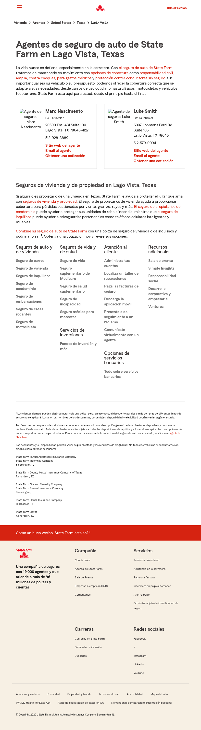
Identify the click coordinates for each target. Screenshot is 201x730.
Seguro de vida (72, 261)
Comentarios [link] (83, 594)
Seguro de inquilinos (33, 276)
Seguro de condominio (26, 286)
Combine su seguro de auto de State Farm (51, 231)
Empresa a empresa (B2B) (91, 586)
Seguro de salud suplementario (73, 288)
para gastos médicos (74, 78)
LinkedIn (139, 664)
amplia (21, 78)
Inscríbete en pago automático (152, 586)
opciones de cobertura (109, 73)
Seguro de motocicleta (26, 324)
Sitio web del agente (62, 145)
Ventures (155, 307)
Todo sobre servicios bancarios (121, 374)
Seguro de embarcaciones (29, 298)
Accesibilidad (135, 694)
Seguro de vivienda (32, 268)
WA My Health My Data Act (33, 702)
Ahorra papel (142, 594)
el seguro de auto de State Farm (146, 68)
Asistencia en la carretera (149, 568)
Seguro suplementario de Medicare (75, 273)
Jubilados (81, 655)
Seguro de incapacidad (70, 301)
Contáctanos (82, 560)
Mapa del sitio (159, 694)
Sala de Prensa (84, 577)
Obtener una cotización (65, 156)
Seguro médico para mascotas (77, 314)
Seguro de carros (30, 261)
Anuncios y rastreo (27, 694)
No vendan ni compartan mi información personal (141, 702)
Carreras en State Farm (90, 638)
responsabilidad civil (156, 73)
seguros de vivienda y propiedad (50, 201)
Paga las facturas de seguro (121, 288)
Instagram (140, 655)
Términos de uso (109, 694)
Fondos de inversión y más (78, 346)
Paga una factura (144, 577)
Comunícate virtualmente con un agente (121, 335)
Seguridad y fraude (79, 694)
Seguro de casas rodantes (29, 311)
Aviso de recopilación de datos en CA (81, 702)
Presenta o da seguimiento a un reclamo (118, 317)
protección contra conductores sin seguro (130, 78)
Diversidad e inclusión (88, 647)
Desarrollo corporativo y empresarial (159, 294)
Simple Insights (161, 268)
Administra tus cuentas (117, 263)
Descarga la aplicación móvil (118, 301)
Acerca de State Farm (88, 568)
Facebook (140, 638)
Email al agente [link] (58, 151)
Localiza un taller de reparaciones (121, 276)
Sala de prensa (160, 261)
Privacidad (53, 694)
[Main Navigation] (19, 7)
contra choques (42, 78)
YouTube (139, 673)
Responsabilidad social (162, 278)
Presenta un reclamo (146, 560)
